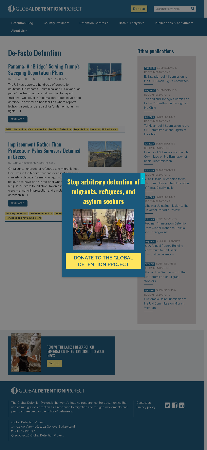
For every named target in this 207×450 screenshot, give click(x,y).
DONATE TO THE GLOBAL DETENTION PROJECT (103, 261)
